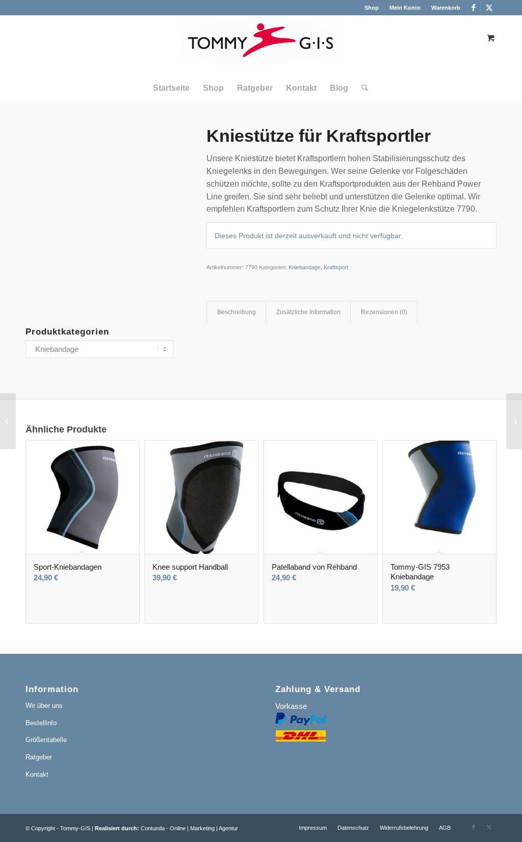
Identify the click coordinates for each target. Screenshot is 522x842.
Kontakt (36, 774)
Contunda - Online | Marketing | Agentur (189, 828)
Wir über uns (44, 705)
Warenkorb (445, 8)
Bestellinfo (41, 723)
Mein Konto (405, 8)
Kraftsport (336, 267)
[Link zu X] (489, 7)
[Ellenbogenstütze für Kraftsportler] (514, 421)
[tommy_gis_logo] (261, 45)
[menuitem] (371, 7)
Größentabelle (46, 740)
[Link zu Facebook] (473, 7)
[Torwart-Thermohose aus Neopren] (8, 421)
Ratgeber (38, 757)
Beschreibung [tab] (236, 312)
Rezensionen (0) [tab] (384, 312)
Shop (371, 8)
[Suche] (361, 88)
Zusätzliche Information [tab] (308, 312)
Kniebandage (305, 267)
